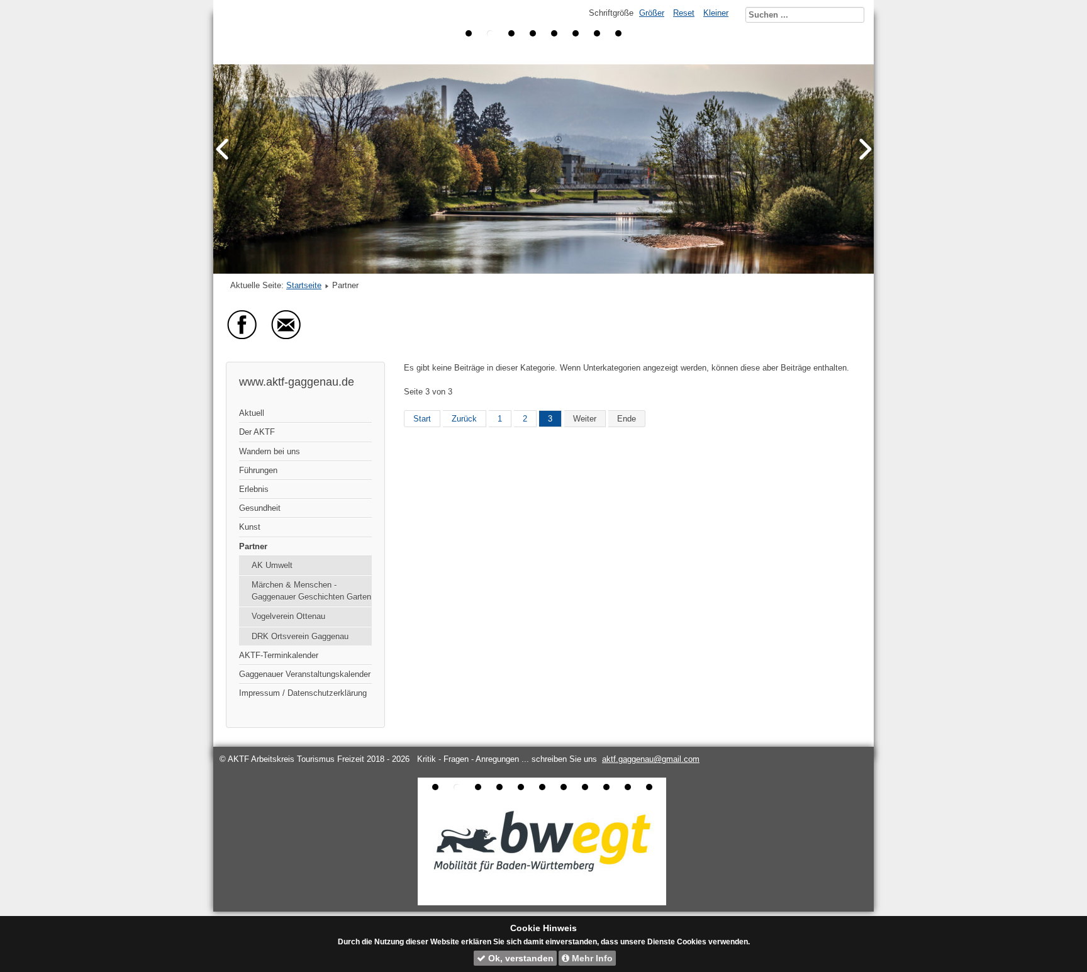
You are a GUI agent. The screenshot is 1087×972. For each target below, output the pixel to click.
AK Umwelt (272, 565)
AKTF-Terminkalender (278, 655)
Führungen (258, 470)
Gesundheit (260, 508)
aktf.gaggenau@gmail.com (651, 759)
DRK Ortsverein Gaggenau (300, 636)
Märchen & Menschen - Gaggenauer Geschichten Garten (311, 590)
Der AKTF (257, 432)
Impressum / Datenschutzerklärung (303, 693)
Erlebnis (254, 489)
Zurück (464, 418)
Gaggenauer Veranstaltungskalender (305, 674)
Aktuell (251, 413)
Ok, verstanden (520, 958)
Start (422, 418)
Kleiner (715, 13)
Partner (253, 546)
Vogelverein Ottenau (288, 616)
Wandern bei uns (269, 451)
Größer (651, 13)
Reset (683, 13)
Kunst (249, 527)
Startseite (303, 285)
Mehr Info (591, 958)
